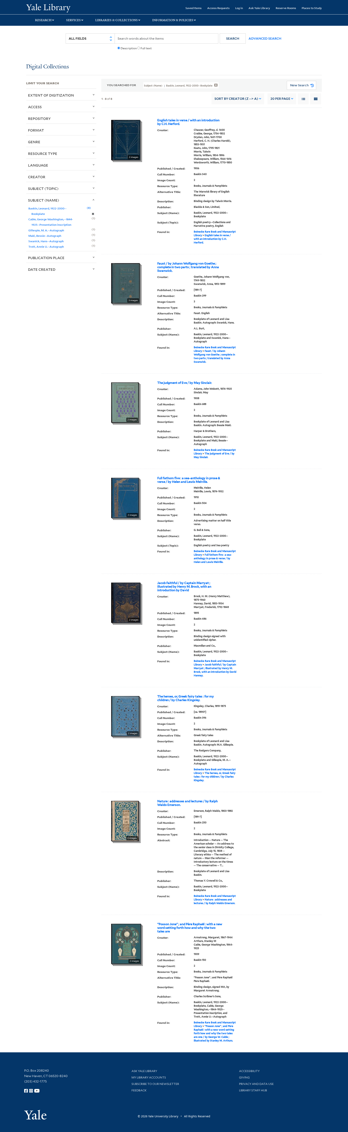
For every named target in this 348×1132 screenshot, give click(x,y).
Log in (239, 8)
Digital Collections (47, 67)
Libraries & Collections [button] (116, 20)
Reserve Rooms (286, 8)
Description (129, 48)
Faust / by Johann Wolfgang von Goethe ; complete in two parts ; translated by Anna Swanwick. (188, 267)
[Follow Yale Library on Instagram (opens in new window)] (31, 1091)
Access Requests (218, 8)
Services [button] (73, 20)
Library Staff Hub (253, 1090)
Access (35, 106)
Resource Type (42, 153)
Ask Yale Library (259, 8)
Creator (36, 176)
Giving (244, 1077)
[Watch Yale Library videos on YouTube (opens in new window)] (36, 1091)
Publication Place (46, 257)
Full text (146, 48)
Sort (236, 99)
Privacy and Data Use (256, 1084)
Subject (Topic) (43, 188)
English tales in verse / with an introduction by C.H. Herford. (188, 122)
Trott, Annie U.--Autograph (46, 246)
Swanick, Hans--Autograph (46, 241)
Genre (34, 141)
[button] (233, 38)
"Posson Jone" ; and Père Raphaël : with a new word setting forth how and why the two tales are (189, 927)
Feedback (139, 1090)
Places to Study (312, 8)
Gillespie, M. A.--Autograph (46, 230)
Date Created (41, 269)
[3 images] (125, 283)
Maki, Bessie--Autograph (44, 236)
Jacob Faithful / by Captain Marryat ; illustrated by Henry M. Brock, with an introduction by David (184, 586)
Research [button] (43, 20)
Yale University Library (48, 8)
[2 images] (125, 139)
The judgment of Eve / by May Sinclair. (184, 383)
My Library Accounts (149, 1077)
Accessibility (249, 1071)
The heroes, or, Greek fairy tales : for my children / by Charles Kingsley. (185, 698)
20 (280, 99)
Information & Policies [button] (172, 20)
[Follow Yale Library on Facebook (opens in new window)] (26, 1091)
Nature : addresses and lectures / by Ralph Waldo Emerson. (187, 803)
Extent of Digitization (51, 95)
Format (36, 130)
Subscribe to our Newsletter (155, 1084)
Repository (39, 118)
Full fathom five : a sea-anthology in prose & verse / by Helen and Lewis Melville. (188, 480)
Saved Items (193, 8)
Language (38, 165)
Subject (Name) (43, 200)
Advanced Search (265, 38)
